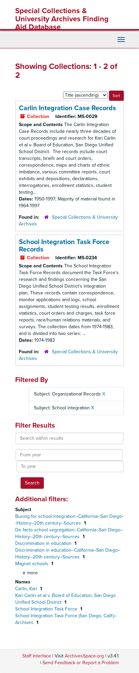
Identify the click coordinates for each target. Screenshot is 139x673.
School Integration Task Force (47, 609)
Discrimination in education (44, 543)
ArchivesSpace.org (84, 656)
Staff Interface (36, 656)
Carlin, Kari (26, 589)
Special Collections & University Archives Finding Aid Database (62, 18)
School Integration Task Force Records (64, 246)
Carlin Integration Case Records (67, 108)
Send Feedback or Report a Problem (81, 663)
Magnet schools (32, 564)
